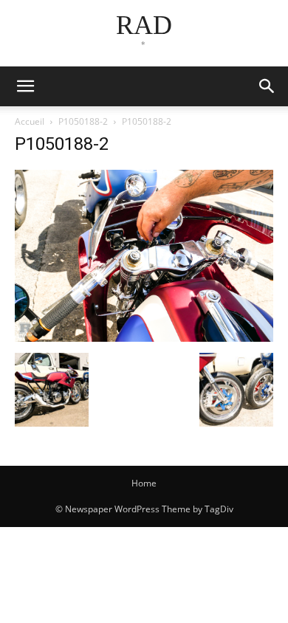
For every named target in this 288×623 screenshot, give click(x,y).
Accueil (29, 121)
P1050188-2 (83, 121)
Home (144, 483)
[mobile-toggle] (25, 86)
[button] (267, 86)
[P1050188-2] (144, 337)
